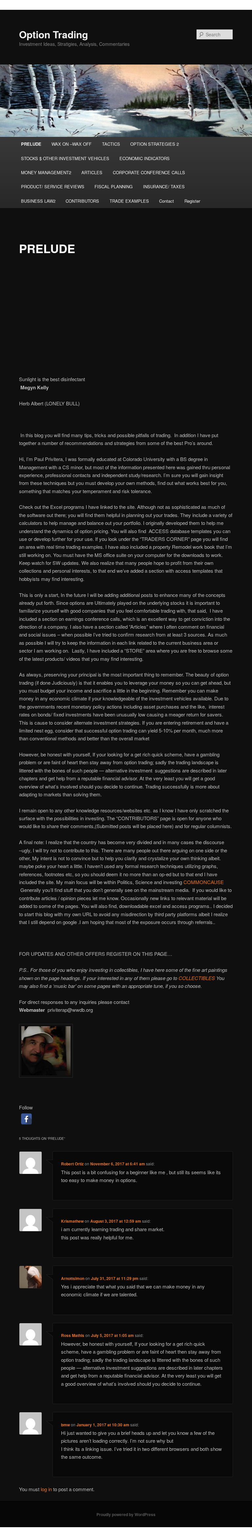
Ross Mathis (72, 1335)
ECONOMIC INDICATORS (144, 158)
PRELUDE (31, 144)
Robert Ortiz (72, 1164)
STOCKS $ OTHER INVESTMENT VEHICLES (65, 158)
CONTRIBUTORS (82, 201)
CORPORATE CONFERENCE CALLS (149, 172)
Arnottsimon (72, 1278)
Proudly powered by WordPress (126, 1514)
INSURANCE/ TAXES (164, 186)
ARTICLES (91, 172)
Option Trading (53, 34)
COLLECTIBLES (196, 977)
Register (192, 201)
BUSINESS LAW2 (38, 201)
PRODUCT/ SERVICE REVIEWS (52, 186)
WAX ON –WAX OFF (72, 144)
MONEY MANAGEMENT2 (46, 172)
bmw (65, 1425)
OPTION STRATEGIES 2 (154, 144)
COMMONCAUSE (203, 882)
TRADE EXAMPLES (129, 201)
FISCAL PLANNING (113, 186)
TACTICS (111, 144)
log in (46, 1489)
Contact (166, 201)
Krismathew (72, 1221)
